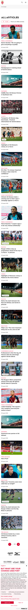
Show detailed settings (6, 596)
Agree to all (7, 602)
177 (15, 544)
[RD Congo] (7, 562)
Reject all (21, 602)
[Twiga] (22, 562)
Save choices (14, 605)
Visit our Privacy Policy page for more (10, 598)
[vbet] (16, 562)
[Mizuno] (17, 554)
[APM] (10, 554)
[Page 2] (18, 544)
